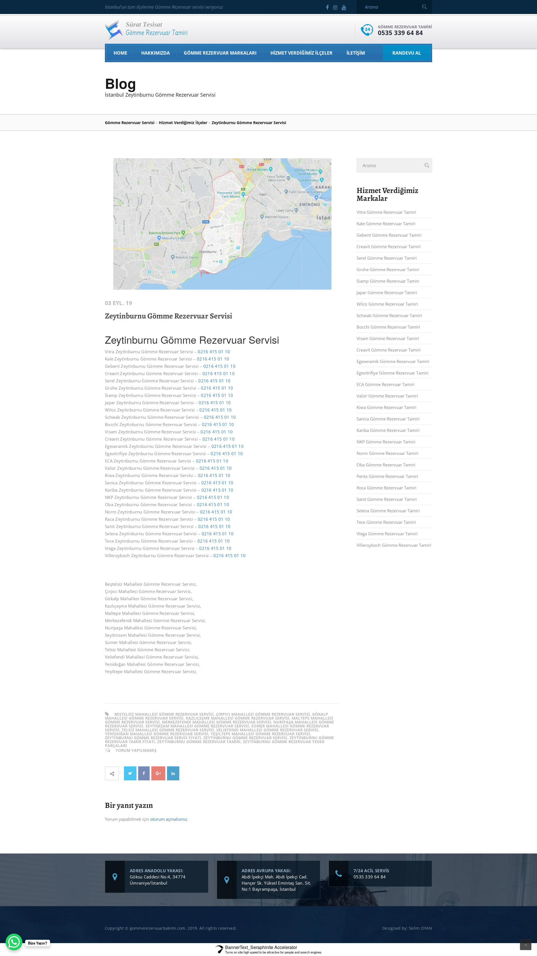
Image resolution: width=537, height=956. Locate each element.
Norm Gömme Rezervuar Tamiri (387, 453)
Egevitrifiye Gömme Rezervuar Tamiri (392, 373)
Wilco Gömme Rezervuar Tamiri (387, 304)
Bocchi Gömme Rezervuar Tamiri (388, 327)
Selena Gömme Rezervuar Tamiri (388, 510)
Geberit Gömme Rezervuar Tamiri (389, 235)
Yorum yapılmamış (136, 750)
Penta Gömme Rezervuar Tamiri (387, 476)
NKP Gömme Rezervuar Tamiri (386, 442)
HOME (120, 53)
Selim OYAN (420, 928)
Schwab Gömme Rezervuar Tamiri (389, 315)
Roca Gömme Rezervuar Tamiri (386, 487)
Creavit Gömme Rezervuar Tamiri (389, 246)
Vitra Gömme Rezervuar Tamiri (386, 212)
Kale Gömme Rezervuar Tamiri (386, 223)
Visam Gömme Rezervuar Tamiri (388, 338)
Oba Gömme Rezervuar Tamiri (386, 464)
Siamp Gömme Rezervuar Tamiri (388, 281)
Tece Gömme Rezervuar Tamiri (386, 522)
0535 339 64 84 (400, 32)
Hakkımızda (155, 53)
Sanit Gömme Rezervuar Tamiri (387, 499)
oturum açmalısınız (168, 819)
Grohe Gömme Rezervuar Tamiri (388, 269)
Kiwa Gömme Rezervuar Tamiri (386, 407)
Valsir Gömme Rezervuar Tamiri (387, 396)
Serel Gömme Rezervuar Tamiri (387, 258)
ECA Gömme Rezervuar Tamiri (385, 384)
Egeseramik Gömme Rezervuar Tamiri (393, 361)
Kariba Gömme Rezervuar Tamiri (388, 430)
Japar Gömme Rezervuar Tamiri (387, 292)
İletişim (356, 53)
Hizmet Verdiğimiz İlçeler (301, 53)
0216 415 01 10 (214, 351)
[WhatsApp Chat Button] (14, 942)
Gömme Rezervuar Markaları (220, 53)
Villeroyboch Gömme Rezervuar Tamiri (394, 545)
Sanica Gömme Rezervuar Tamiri (388, 419)
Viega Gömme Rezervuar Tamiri (387, 533)
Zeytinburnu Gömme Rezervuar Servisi (168, 315)
